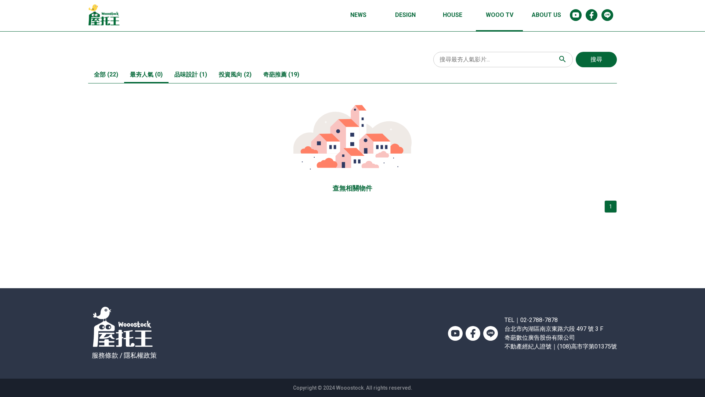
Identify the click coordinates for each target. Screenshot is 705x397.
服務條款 (105, 355)
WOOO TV (499, 14)
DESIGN (405, 14)
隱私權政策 (140, 355)
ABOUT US (546, 14)
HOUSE (452, 14)
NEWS (358, 14)
